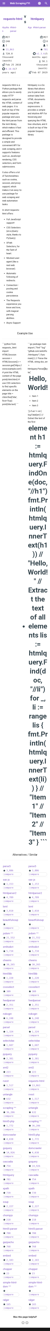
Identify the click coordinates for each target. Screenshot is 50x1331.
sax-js (6, 879)
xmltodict (8, 946)
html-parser (13, 29)
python (5, 29)
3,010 (9, 910)
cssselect (8, 987)
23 (7, 1273)
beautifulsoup (10, 919)
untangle (7, 1094)
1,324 (9, 1031)
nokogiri (7, 1013)
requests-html (12, 19)
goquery (7, 1148)
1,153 (9, 884)
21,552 (10, 937)
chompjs (8, 1215)
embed (7, 1255)
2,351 (9, 1005)
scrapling (8, 1107)
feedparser (9, 1000)
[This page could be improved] (27, 1322)
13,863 (10, 49)
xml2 (5, 1067)
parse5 (7, 866)
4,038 (9, 1139)
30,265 (10, 964)
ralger (6, 1299)
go (30, 27)
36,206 (10, 1112)
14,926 (10, 1152)
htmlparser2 (9, 893)
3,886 (9, 870)
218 (8, 1219)
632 (8, 1099)
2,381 (9, 1058)
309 (8, 991)
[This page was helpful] (23, 1322)
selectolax (8, 1040)
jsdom (6, 933)
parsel (6, 1027)
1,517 (9, 1085)
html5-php (8, 1121)
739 (8, 1193)
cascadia (8, 1161)
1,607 (9, 1045)
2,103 (9, 1260)
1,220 (9, 978)
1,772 (9, 1125)
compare (8, 874)
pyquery (7, 1054)
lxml (5, 906)
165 (8, 1304)
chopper (7, 1269)
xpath (6, 1188)
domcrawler (9, 1134)
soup (5, 1201)
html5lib (7, 973)
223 (8, 1072)
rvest (6, 1081)
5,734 (9, 951)
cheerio (7, 960)
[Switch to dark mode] (39, 3)
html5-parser (10, 1228)
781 (46, 49)
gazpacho (8, 1242)
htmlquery (37, 19)
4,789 (9, 897)
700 (8, 1233)
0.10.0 (10, 69)
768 (8, 1246)
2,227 (9, 1206)
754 (8, 1166)
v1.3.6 (40, 53)
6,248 (9, 1018)
